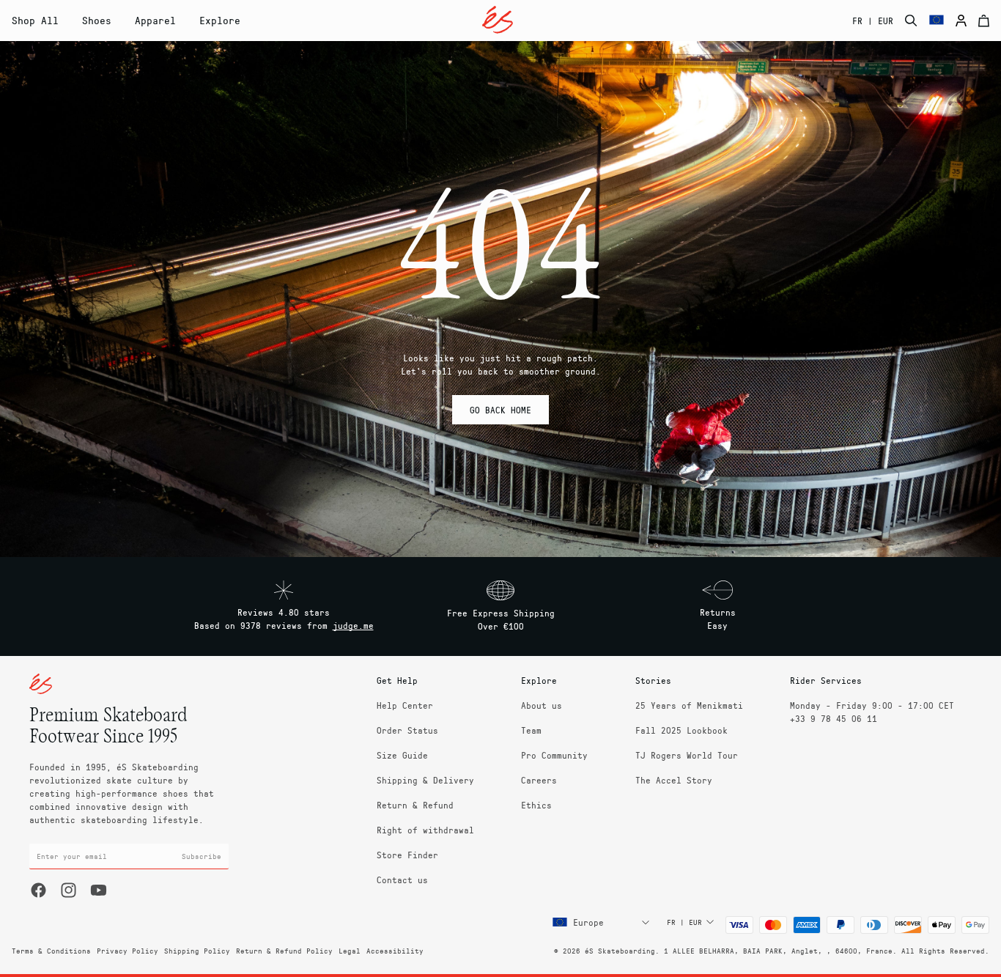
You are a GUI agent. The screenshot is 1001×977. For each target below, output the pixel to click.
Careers (539, 780)
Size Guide (402, 755)
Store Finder (407, 854)
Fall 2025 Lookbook (681, 730)
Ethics (536, 805)
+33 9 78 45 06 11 (833, 718)
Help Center (405, 705)
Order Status (407, 730)
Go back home (500, 410)
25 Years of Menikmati (689, 705)
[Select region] (936, 20)
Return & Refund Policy (284, 950)
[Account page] (961, 20)
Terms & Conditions (51, 950)
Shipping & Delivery (425, 780)
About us (541, 705)
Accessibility (395, 950)
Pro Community (554, 755)
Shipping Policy (197, 950)
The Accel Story (673, 780)
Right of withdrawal (425, 830)
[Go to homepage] (497, 20)
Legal (350, 950)
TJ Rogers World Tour (686, 755)
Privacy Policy (127, 950)
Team (531, 730)
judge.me (353, 625)
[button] (96, 20)
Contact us (402, 879)
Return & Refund (415, 805)
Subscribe (201, 856)
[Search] (911, 20)
